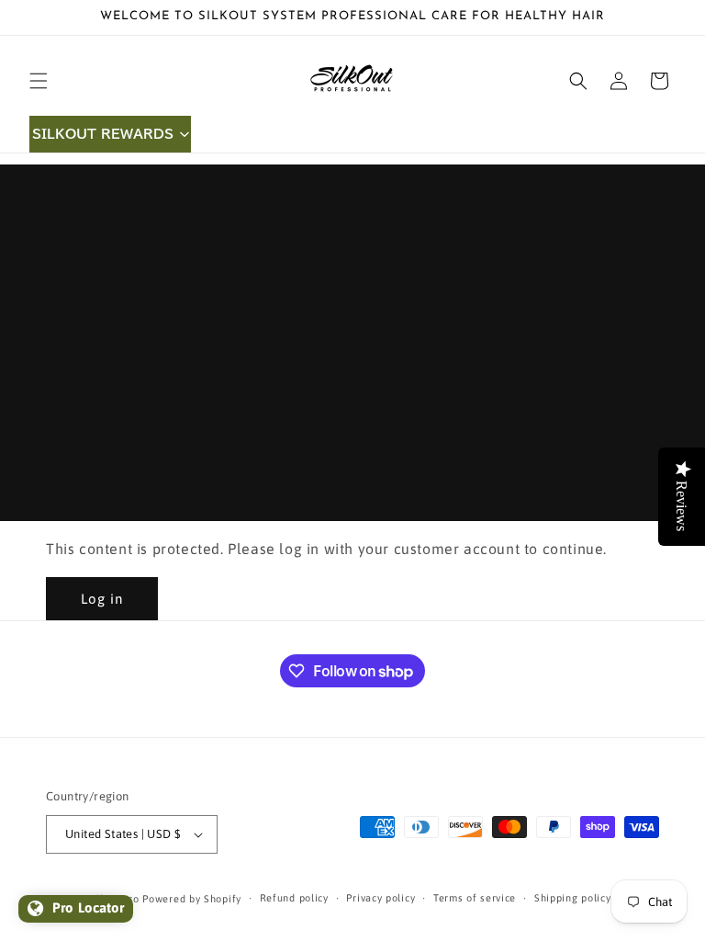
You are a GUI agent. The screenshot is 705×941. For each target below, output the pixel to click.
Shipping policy (572, 897)
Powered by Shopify (191, 898)
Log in (102, 599)
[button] (38, 81)
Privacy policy (380, 897)
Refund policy (294, 897)
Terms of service (474, 897)
